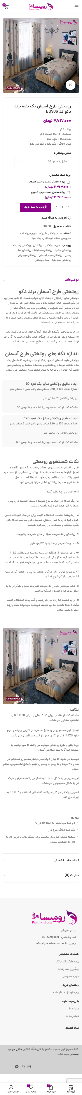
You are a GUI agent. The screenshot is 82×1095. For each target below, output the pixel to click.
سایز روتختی (63, 153)
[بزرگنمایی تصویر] (70, 85)
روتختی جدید (63, 250)
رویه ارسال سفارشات (66, 992)
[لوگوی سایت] (41, 6)
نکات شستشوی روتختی (56, 462)
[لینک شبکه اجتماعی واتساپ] (23, 1067)
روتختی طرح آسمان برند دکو (49, 292)
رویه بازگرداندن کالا (67, 962)
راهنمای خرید (71, 985)
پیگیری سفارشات (68, 969)
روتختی (37, 245)
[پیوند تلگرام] (17, 1067)
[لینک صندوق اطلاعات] (41, 1052)
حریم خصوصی (70, 976)
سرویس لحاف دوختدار (57, 238)
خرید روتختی (52, 245)
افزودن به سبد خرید (35, 207)
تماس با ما (72, 1016)
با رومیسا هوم (70, 1001)
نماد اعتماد (72, 1028)
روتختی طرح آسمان (51, 255)
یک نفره (36, 238)
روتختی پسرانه (22, 245)
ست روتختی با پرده (51, 233)
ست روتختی (42, 260)
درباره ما (74, 1009)
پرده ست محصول (60, 175)
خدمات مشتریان (69, 954)
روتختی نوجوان (27, 255)
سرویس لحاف (28, 233)
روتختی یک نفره (61, 260)
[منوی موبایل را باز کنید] (76, 6)
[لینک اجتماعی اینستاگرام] (29, 1067)
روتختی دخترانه (42, 250)
